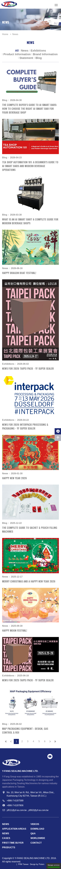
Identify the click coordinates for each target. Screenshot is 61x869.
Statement (26, 57)
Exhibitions (38, 50)
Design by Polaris (37, 864)
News (24, 50)
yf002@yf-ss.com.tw (38, 810)
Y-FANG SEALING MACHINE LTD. (32, 858)
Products (8, 847)
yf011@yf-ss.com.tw (17, 810)
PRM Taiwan (23, 864)
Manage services (54, 865)
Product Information (17, 54)
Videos (34, 824)
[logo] (9, 4)
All (17, 50)
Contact (36, 843)
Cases (6, 838)
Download (37, 829)
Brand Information (45, 54)
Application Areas (14, 829)
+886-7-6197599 (15, 800)
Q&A (33, 833)
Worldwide (37, 838)
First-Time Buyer (13, 843)
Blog (38, 57)
